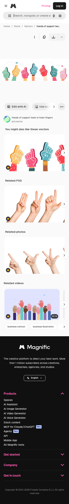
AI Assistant (10, 404)
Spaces (8, 400)
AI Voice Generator (15, 417)
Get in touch (12, 475)
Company (10, 465)
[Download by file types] (61, 37)
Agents (11, 431)
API (6, 436)
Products (10, 393)
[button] (34, 378)
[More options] (34, 37)
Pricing (46, 6)
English (34, 377)
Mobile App (10, 440)
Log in (59, 6)
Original (23, 49)
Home (7, 26)
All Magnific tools (14, 444)
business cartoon (16, 326)
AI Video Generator (15, 413)
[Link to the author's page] (7, 120)
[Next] (54, 106)
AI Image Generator (15, 408)
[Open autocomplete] (8, 15)
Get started (12, 454)
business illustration (43, 326)
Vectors (28, 26)
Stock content (12, 422)
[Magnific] (34, 348)
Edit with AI (19, 106)
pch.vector (17, 121)
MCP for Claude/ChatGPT (22, 427)
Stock (17, 26)
